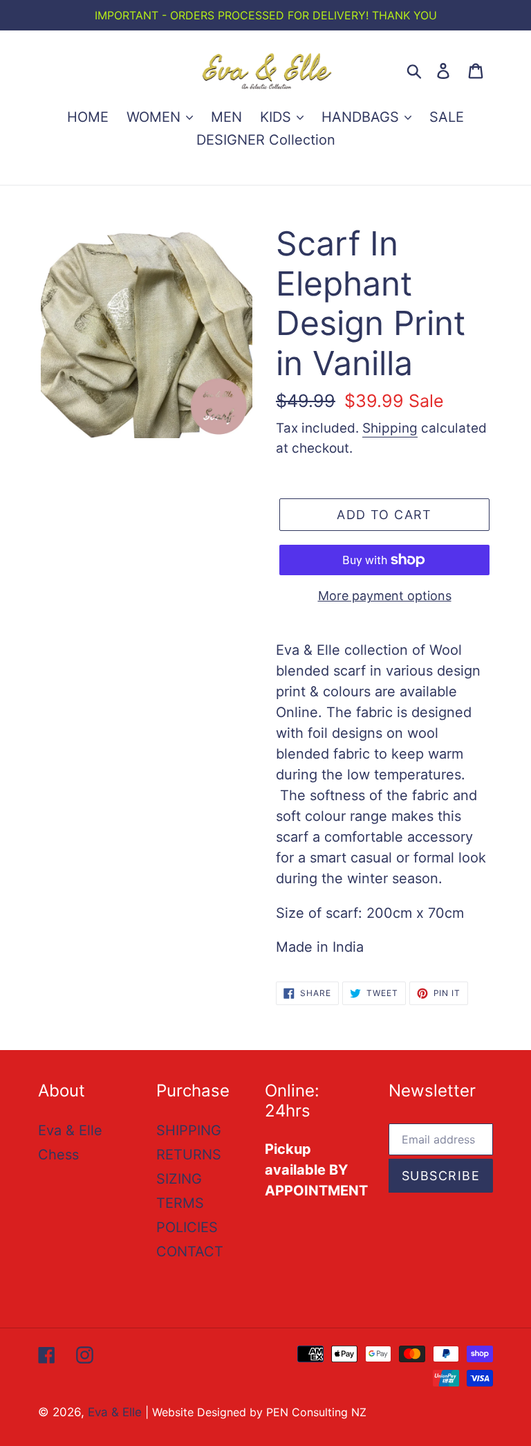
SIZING (179, 1179)
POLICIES (187, 1227)
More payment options (384, 595)
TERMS (180, 1203)
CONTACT (189, 1251)
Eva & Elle (70, 1130)
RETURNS (188, 1154)
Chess (58, 1154)
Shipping (390, 428)
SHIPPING (188, 1130)
